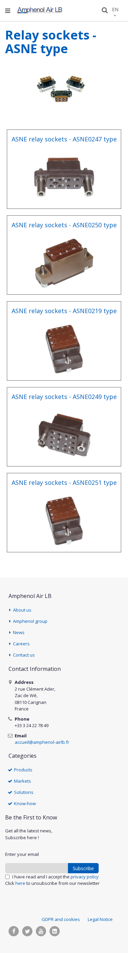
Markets (22, 781)
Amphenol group (30, 621)
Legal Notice (100, 919)
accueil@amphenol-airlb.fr (42, 742)
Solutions (23, 792)
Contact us (24, 655)
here (20, 883)
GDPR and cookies (61, 919)
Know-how (25, 803)
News (19, 632)
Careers (21, 644)
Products (23, 770)
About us (22, 610)
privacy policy (85, 877)
